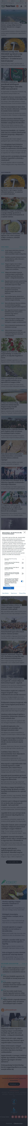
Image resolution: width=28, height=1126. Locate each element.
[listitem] (14, 559)
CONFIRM (8, 588)
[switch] (22, 563)
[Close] (25, 532)
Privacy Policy (22, 593)
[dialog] (14, 563)
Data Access (14, 593)
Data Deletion (5, 593)
